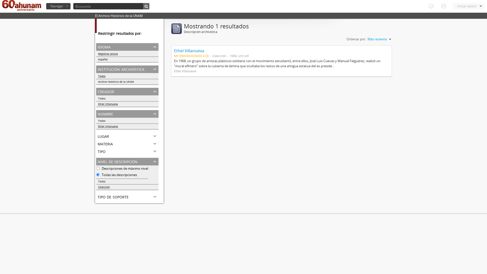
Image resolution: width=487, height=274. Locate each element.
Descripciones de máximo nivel (124, 168)
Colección (104, 187)
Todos (102, 76)
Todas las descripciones (119, 175)
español (103, 59)
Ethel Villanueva (108, 104)
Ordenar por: (356, 39)
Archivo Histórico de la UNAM (116, 81)
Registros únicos (108, 54)
